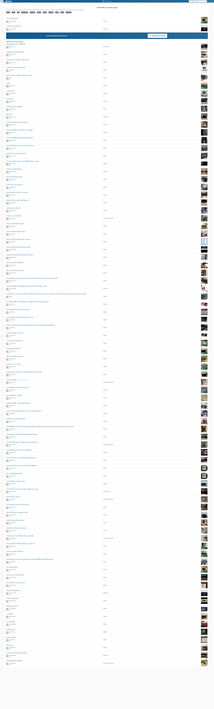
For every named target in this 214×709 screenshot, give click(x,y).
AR (212, 1)
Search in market (195, 1)
